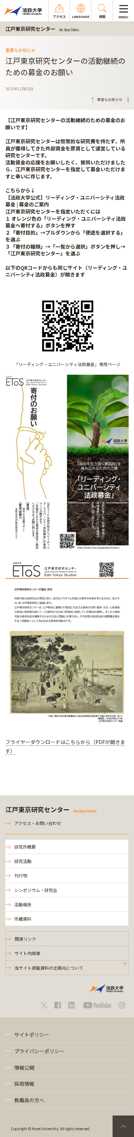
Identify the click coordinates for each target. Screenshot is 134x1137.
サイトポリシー (31, 1034)
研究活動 (22, 861)
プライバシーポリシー (39, 1051)
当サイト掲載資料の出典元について (49, 968)
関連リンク (25, 939)
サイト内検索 (27, 953)
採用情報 (24, 1083)
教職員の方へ (29, 1100)
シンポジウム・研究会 (35, 890)
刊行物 (20, 875)
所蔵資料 (22, 919)
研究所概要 (25, 847)
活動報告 (22, 904)
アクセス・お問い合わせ (37, 823)
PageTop (123, 1126)
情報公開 (24, 1067)
